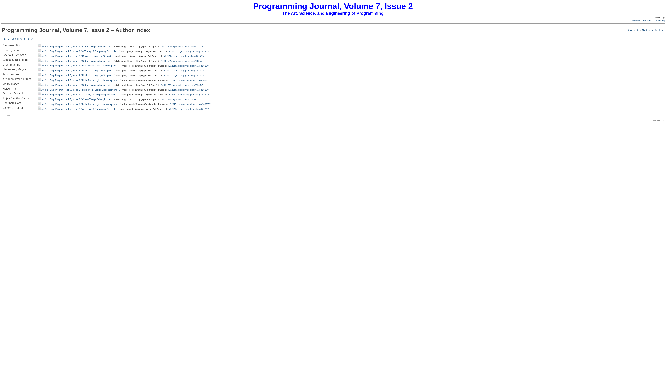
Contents (633, 30)
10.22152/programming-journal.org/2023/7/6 (188, 51)
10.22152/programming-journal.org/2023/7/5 (182, 46)
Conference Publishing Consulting (648, 20)
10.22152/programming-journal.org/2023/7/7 (190, 66)
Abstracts (647, 30)
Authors (659, 30)
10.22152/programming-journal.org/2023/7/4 (183, 56)
